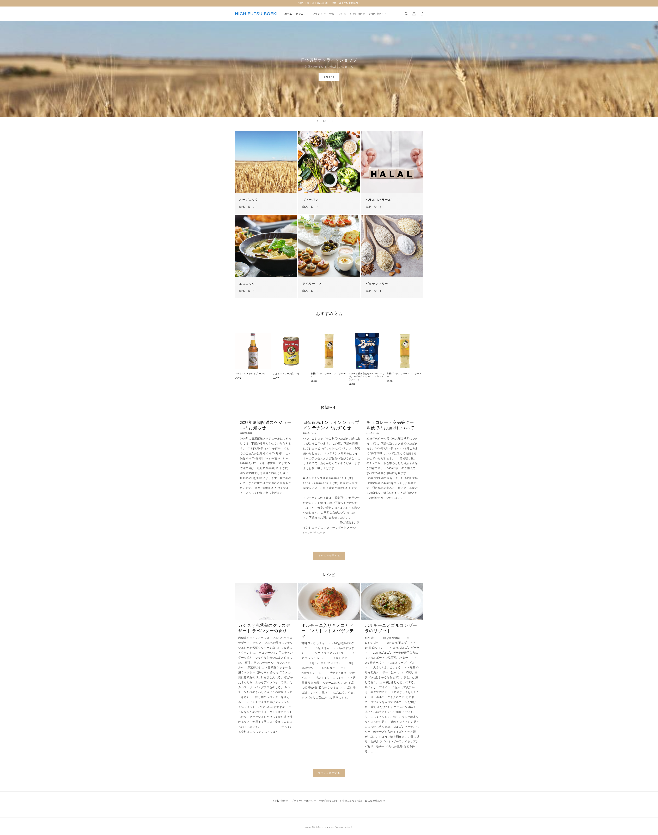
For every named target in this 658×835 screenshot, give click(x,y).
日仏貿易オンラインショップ (324, 827)
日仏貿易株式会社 (375, 800)
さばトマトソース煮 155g (286, 373)
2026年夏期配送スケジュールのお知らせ (265, 425)
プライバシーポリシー (303, 800)
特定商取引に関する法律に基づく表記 (340, 800)
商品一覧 (244, 207)
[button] (302, 13)
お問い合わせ (280, 800)
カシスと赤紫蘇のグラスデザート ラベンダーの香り (264, 628)
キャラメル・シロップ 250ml (250, 373)
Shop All (329, 76)
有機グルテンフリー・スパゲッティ (328, 375)
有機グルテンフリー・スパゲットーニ (404, 375)
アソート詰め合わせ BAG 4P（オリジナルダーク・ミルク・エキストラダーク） (367, 376)
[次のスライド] (332, 121)
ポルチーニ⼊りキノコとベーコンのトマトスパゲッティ (327, 631)
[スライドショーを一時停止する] (341, 121)
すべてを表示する (329, 555)
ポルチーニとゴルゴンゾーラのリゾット (391, 628)
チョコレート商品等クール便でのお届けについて (391, 425)
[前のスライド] (317, 121)
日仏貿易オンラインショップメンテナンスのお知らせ (331, 425)
